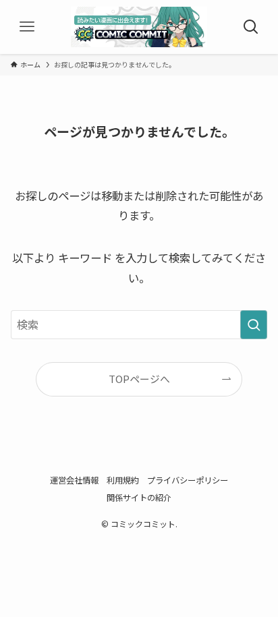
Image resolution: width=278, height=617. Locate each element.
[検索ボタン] (251, 27)
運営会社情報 (74, 480)
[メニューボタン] (27, 27)
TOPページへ (139, 379)
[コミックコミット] (139, 27)
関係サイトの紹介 (139, 498)
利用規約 (123, 480)
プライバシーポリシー (187, 480)
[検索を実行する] (253, 324)
